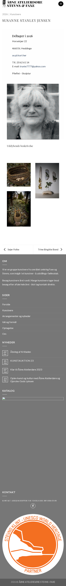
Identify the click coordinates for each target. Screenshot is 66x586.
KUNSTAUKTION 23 (21, 360)
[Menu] (60, 3)
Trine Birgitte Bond (48, 249)
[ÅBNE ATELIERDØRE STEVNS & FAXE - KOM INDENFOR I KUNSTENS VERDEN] (25, 4)
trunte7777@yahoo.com (33, 66)
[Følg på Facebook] (33, 505)
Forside (6, 304)
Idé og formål (9, 322)
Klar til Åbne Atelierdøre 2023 (26, 369)
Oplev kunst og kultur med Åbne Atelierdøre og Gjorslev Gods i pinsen (35, 379)
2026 (5, 14)
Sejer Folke (13, 249)
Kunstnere (15, 14)
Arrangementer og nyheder (16, 316)
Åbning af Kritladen (20, 351)
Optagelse (7, 327)
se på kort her (19, 55)
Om (4, 333)
